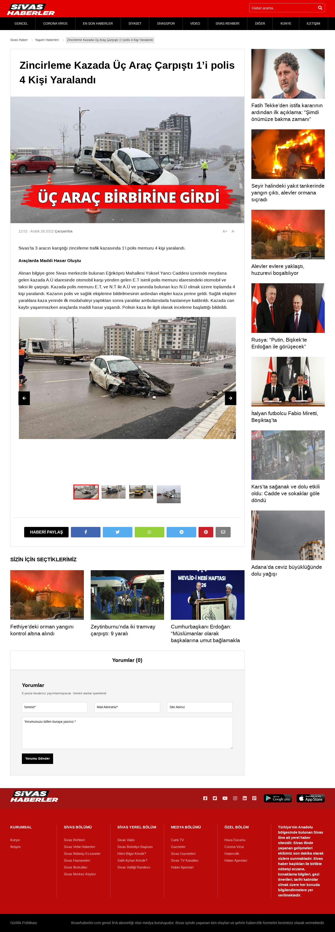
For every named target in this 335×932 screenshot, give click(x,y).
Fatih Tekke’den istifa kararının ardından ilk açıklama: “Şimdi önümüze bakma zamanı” (287, 112)
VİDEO (195, 23)
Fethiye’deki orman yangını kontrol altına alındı (42, 630)
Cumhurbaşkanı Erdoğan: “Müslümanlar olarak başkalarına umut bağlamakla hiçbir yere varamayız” (205, 637)
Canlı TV (177, 840)
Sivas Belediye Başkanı (135, 847)
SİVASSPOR (166, 23)
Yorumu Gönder (37, 758)
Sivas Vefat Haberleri (79, 847)
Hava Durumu (234, 840)
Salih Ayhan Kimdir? (132, 860)
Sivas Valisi (125, 840)
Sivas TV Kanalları (184, 860)
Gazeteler (178, 847)
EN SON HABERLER (98, 23)
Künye (15, 840)
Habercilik (231, 853)
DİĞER (260, 23)
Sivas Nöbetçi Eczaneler (82, 853)
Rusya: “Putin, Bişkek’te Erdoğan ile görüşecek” (279, 343)
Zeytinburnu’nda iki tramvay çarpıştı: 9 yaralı (123, 630)
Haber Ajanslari (182, 867)
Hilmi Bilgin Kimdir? (131, 853)
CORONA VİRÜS (55, 23)
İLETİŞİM (313, 23)
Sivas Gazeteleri (183, 853)
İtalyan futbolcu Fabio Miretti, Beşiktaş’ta (284, 417)
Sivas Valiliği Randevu (133, 867)
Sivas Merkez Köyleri (80, 874)
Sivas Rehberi (74, 840)
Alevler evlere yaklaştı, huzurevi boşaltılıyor (277, 269)
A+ (225, 231)
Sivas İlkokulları (75, 867)
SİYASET (135, 23)
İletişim (15, 847)
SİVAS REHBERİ (227, 23)
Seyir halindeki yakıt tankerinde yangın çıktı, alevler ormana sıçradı (288, 192)
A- (233, 231)
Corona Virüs (234, 847)
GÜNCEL (21, 23)
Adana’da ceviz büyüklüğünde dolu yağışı (286, 570)
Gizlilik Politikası (23, 922)
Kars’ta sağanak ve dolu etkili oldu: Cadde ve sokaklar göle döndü (285, 493)
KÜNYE (286, 23)
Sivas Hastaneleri (77, 860)
